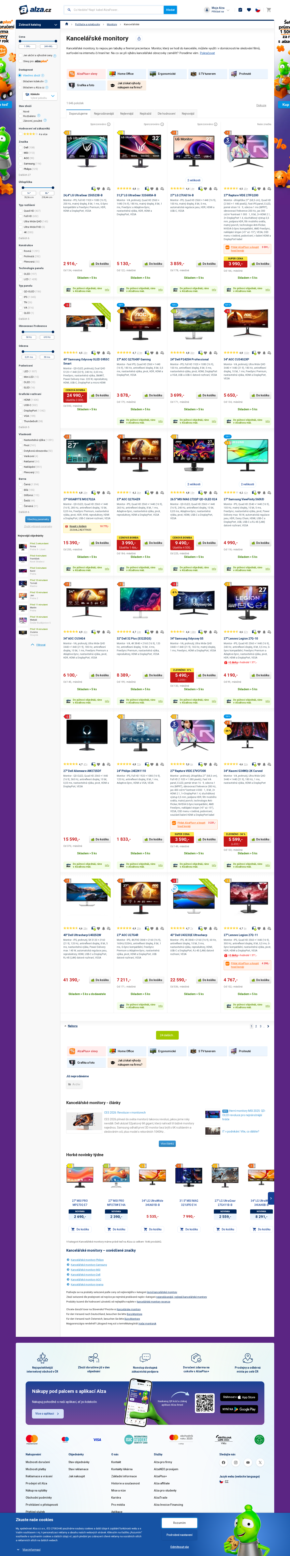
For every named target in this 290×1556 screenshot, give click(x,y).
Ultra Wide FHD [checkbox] (32, 226)
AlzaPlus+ (160, 1476)
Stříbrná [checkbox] (28, 495)
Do (56, 41)
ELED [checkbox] (27, 387)
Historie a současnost (125, 1483)
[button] (87, 528)
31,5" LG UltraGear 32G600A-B (136, 195)
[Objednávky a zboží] (240, 9)
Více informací (31, 1549)
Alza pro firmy (163, 1462)
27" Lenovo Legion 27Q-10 (241, 638)
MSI (26, 152)
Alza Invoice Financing (168, 1504)
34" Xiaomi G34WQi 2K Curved (243, 770)
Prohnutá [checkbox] (29, 256)
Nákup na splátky (36, 1490)
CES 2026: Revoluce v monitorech (125, 1112)
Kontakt (116, 1462)
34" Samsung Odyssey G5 (186, 638)
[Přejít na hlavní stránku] (35, 10)
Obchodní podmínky (39, 1497)
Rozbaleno (29, 116)
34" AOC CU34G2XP (236, 359)
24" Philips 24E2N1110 (131, 770)
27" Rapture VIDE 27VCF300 (188, 770)
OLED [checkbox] (27, 273)
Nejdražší (145, 113)
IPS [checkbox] (25, 296)
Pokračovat (207, 53)
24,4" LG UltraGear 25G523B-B (83, 195)
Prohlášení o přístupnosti (42, 1504)
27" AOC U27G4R (127, 935)
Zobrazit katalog (30, 24)
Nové (26, 111)
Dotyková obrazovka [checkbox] (36, 450)
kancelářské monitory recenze (153, 1301)
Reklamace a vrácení (39, 1476)
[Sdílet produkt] (139, 38)
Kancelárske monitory (129, 1309)
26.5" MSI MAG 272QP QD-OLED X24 (193, 499)
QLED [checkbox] (27, 312)
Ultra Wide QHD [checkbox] (33, 221)
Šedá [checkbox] (27, 500)
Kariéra (116, 1497)
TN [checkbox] (25, 302)
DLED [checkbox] (27, 382)
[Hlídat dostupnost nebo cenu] (104, 189)
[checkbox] (38, 56)
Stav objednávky (78, 1462)
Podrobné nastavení (180, 1534)
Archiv (76, 1084)
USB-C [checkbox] (27, 405)
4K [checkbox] (25, 232)
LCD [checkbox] (26, 279)
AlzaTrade (160, 1497)
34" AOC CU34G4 (74, 638)
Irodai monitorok (147, 1323)
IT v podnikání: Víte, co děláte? (240, 1131)
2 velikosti (193, 180)
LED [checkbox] (26, 371)
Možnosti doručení (38, 1462)
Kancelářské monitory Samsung (89, 1264)
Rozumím (179, 1522)
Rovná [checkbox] (27, 251)
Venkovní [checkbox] (29, 456)
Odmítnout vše (179, 1547)
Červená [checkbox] (28, 506)
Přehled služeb (35, 1511)
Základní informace (124, 1476)
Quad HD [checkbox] (29, 210)
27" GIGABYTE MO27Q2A (79, 499)
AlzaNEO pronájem (166, 1469)
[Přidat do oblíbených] (98, 189)
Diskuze (261, 105)
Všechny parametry (38, 519)
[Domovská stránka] (66, 24)
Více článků (167, 1143)
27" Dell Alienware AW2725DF (82, 770)
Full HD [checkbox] (28, 216)
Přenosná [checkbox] (29, 261)
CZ (226, 1481)
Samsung (29, 163)
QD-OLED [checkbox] (29, 291)
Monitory (112, 24)
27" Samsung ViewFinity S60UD (244, 499)
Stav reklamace (78, 1469)
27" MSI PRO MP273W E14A (116, 1202)
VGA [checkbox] (26, 415)
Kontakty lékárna (122, 1469)
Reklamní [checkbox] (29, 461)
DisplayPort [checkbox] (30, 410)
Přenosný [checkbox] (29, 472)
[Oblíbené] (249, 9)
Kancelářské (131, 24)
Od (20, 41)
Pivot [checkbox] (26, 445)
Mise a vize (118, 1490)
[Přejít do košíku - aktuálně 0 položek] (268, 9)
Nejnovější (188, 113)
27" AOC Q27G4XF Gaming (134, 359)
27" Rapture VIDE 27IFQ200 (241, 195)
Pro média (118, 1504)
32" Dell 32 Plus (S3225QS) (134, 638)
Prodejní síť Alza (36, 1483)
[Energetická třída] (70, 1166)
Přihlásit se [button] (218, 11)
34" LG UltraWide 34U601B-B (152, 1202)
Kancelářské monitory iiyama (87, 1284)
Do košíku (102, 263)
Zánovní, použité (32, 121)
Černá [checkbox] (27, 484)
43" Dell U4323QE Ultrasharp (188, 935)
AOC (26, 158)
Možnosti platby (36, 1469)
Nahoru (73, 1026)
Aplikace (116, 1511)
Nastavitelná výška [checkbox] (34, 440)
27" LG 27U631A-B (182, 195)
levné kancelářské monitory (162, 1292)
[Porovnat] (109, 189)
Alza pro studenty (165, 1490)
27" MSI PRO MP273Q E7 (80, 1202)
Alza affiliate (162, 1483)
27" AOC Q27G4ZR (128, 499)
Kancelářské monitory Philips (87, 1259)
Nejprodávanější (104, 113)
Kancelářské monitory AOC (86, 1279)
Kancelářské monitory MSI (85, 1269)
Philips (27, 168)
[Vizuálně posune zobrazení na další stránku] (271, 1198)
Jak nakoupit (76, 1476)
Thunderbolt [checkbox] (31, 421)
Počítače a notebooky (87, 24)
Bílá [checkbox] (26, 489)
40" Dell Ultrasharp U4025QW (82, 935)
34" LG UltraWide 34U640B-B (261, 1202)
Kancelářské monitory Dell (85, 1274)
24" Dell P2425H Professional (189, 359)
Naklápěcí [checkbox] (29, 466)
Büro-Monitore (134, 1314)
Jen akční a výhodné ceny (37, 55)
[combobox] (114, 10)
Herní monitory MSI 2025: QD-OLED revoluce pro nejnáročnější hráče (244, 1115)
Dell (26, 147)
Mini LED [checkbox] (29, 376)
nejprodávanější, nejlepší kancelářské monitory (181, 1297)
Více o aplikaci (44, 1413)
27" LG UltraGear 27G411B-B (225, 1202)
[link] (38, 645)
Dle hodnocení (166, 113)
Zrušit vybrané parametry (38, 526)
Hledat (170, 9)
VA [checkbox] (25, 307)
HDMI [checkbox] (27, 399)
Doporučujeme (78, 113)
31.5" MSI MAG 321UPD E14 (189, 1202)
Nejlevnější (126, 113)
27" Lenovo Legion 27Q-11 (241, 935)
